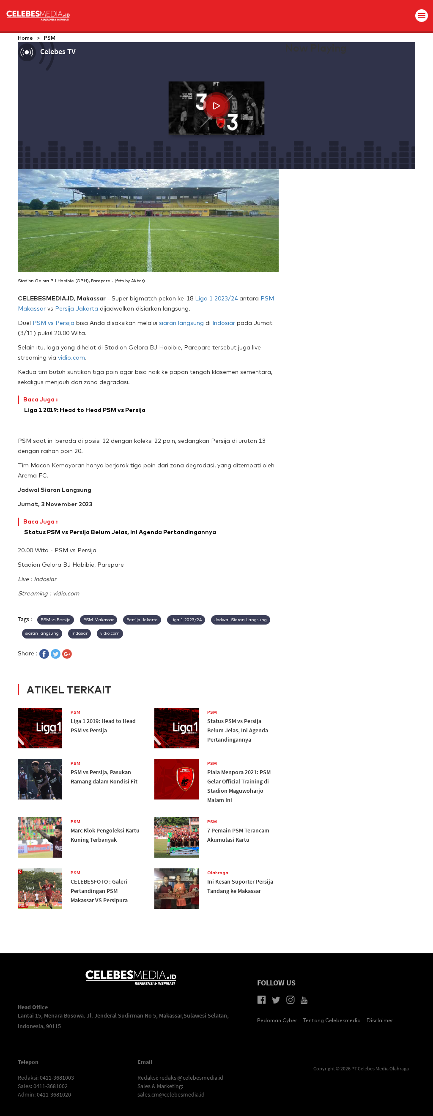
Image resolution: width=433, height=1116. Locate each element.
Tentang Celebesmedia (332, 1020)
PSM (49, 38)
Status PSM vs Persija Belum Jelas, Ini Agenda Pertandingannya (120, 527)
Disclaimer (380, 1020)
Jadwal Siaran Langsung (240, 619)
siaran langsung (181, 323)
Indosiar (223, 323)
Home (25, 38)
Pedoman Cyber (277, 1020)
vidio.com (71, 357)
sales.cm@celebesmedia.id (171, 1094)
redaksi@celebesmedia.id (191, 1077)
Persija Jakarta (76, 308)
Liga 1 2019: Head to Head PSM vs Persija (84, 405)
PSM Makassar (98, 619)
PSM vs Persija (53, 323)
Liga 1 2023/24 (216, 298)
